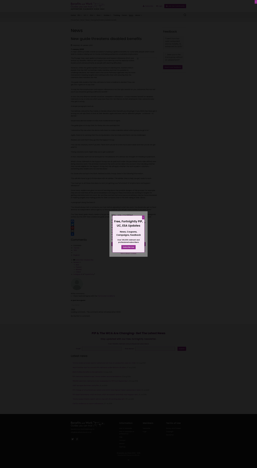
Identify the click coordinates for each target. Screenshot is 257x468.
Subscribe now (128, 247)
